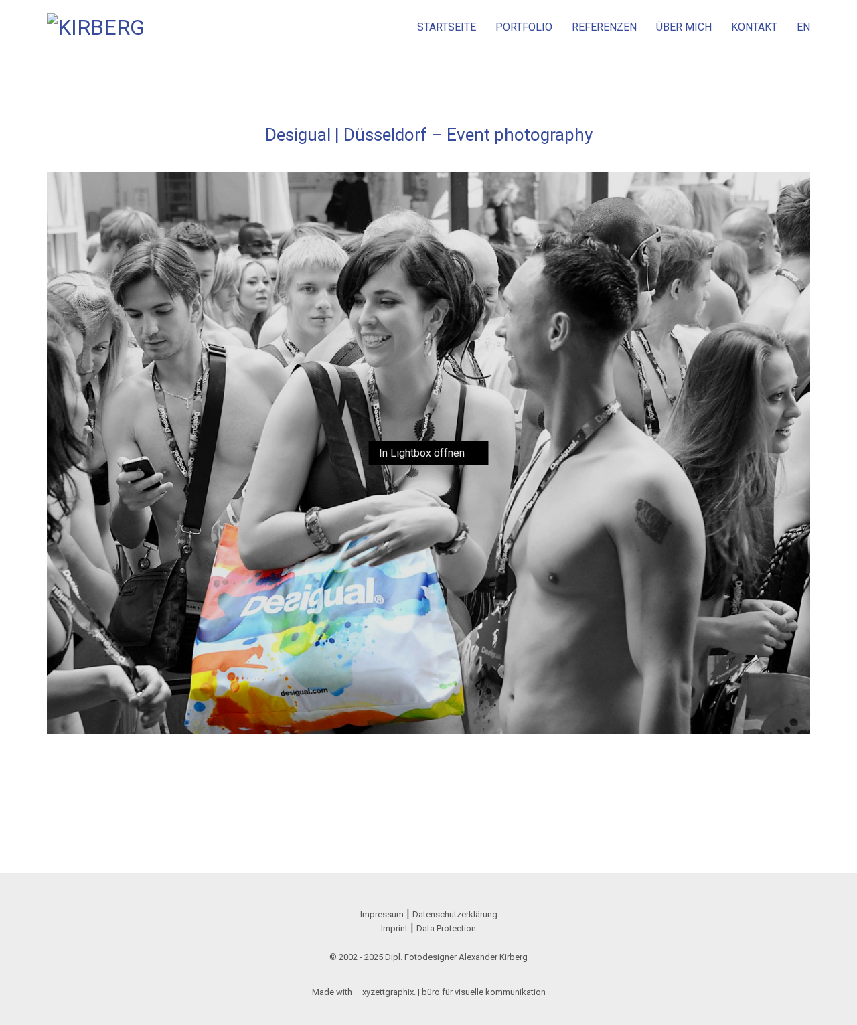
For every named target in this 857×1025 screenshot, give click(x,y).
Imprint (394, 928)
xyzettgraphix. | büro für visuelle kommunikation (454, 992)
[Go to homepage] (97, 27)
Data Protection (446, 928)
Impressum (382, 914)
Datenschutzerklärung (454, 914)
